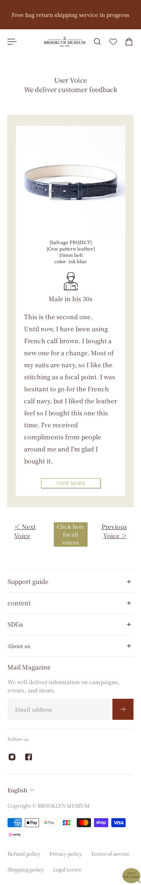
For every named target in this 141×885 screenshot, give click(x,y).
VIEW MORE (70, 483)
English (17, 790)
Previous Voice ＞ (114, 531)
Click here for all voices (70, 534)
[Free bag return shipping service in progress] (70, 15)
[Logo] (64, 41)
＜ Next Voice (25, 531)
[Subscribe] (122, 709)
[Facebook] (28, 757)
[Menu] (12, 41)
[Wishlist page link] (113, 41)
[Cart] (128, 41)
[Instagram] (12, 757)
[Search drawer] (97, 41)
